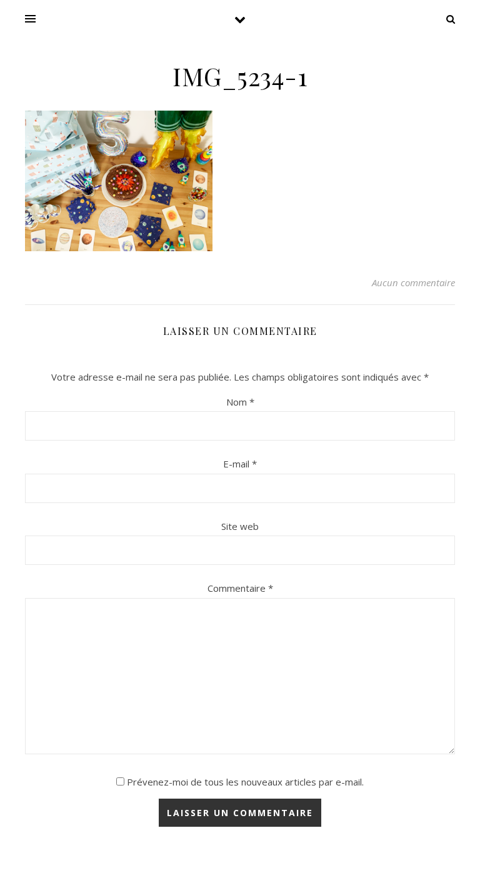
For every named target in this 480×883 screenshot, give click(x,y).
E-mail (240, 463)
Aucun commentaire (413, 282)
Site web (240, 526)
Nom (240, 402)
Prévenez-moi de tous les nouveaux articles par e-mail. (245, 782)
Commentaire (240, 588)
